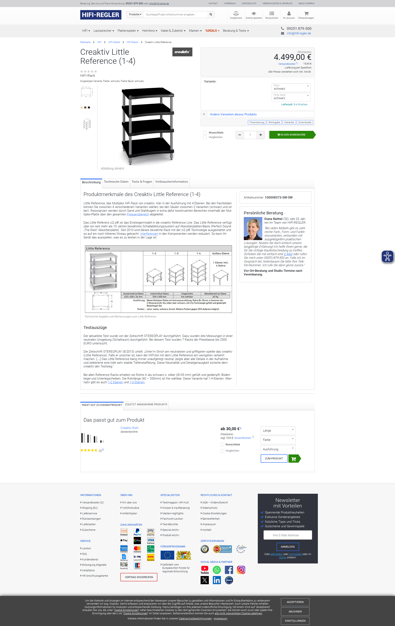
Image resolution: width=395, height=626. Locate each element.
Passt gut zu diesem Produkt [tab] (102, 404)
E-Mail (288, 254)
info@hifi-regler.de (159, 3)
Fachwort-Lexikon (172, 518)
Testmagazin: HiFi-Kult (175, 502)
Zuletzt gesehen (254, 18)
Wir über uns (129, 502)
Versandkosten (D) (93, 502)
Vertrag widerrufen (139, 577)
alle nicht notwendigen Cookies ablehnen (238, 613)
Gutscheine (88, 529)
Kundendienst (90, 559)
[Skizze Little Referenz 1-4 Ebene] (87, 123)
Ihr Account (289, 18)
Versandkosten (287, 64)
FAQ (84, 553)
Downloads (304, 122)
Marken (194, 31)
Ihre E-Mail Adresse (286, 535)
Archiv (282, 557)
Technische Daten (116, 182)
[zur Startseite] (100, 15)
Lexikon (86, 548)
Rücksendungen (91, 518)
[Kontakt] (291, 27)
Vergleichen (236, 18)
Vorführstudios (130, 507)
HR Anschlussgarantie (95, 575)
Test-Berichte (170, 524)
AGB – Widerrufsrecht (215, 502)
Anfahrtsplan (129, 513)
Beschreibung (91, 182)
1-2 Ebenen (115, 382)
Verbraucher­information (171, 182)
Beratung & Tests (234, 31)
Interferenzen (149, 234)
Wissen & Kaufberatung (176, 507)
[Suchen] (210, 14)
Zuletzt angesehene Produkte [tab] (146, 404)
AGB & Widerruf (307, 3)
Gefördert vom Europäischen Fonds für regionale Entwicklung (176, 568)
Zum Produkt (274, 458)
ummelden (295, 554)
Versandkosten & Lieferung (277, 3)
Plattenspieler (127, 31)
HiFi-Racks (132, 42)
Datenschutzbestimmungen (195, 618)
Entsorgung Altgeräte (94, 564)
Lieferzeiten (89, 524)
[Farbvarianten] (87, 107)
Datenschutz (249, 3)
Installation (88, 570)
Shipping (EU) (90, 507)
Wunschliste (271, 18)
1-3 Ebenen (137, 382)
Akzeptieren (295, 602)
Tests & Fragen (142, 182)
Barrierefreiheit (211, 518)
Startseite (85, 42)
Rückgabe (274, 122)
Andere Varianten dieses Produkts (233, 114)
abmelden (276, 554)
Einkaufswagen (306, 18)
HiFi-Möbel (114, 42)
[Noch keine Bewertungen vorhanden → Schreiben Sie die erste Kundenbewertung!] (89, 71)
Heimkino (148, 31)
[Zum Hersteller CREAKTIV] (182, 52)
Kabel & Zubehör (172, 31)
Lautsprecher (103, 31)
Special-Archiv (170, 529)
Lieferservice (89, 513)
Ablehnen (295, 611)
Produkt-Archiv (170, 535)
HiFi (84, 31)
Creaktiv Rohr (130, 428)
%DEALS (211, 31)
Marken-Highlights (173, 513)
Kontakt (213, 3)
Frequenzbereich (138, 214)
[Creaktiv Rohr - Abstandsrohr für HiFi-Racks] (92, 437)
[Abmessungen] (87, 92)
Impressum (220, 618)
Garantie (289, 122)
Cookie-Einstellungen (126, 610)
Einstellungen (295, 620)
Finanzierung (257, 122)
